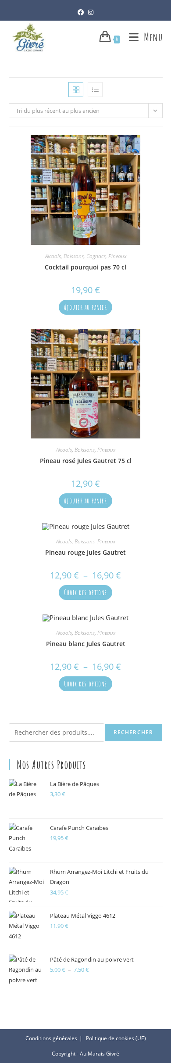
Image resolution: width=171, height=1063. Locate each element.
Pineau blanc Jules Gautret (85, 643)
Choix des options (85, 592)
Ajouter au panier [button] (85, 307)
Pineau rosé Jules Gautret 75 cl (86, 460)
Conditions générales (51, 1038)
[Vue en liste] (95, 89)
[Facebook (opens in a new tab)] (80, 12)
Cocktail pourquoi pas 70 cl (85, 267)
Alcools (53, 256)
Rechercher (133, 732)
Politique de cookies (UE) (116, 1038)
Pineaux (117, 256)
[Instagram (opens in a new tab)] (91, 12)
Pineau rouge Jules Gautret (85, 552)
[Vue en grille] (75, 89)
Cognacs (96, 256)
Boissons (74, 256)
